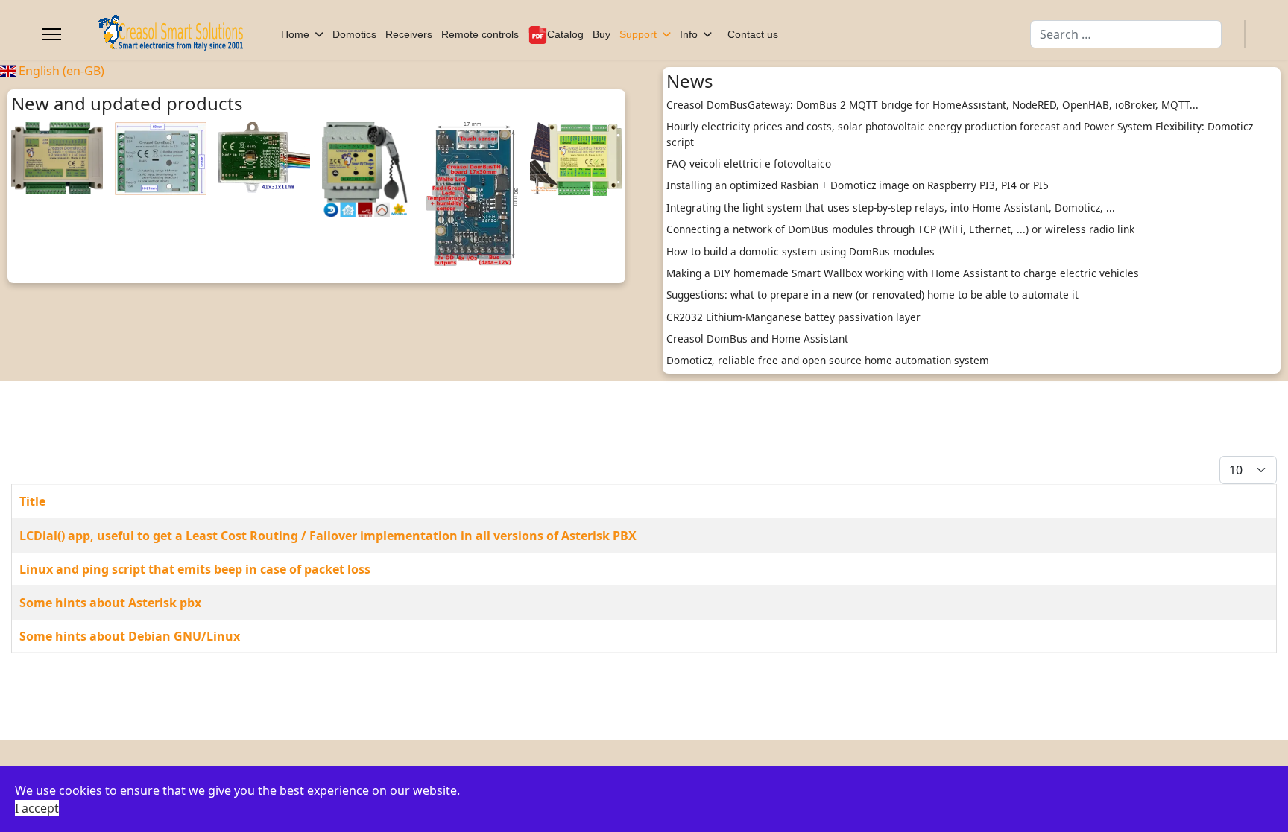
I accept (37, 808)
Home (295, 34)
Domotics (354, 34)
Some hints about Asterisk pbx (110, 602)
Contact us (752, 34)
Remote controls (480, 34)
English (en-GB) (60, 71)
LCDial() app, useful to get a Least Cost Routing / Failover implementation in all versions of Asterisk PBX (328, 535)
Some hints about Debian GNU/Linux (129, 636)
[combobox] (1126, 34)
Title (32, 501)
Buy (601, 34)
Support (638, 34)
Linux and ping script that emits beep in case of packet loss (194, 569)
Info (689, 34)
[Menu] (51, 34)
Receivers (408, 34)
